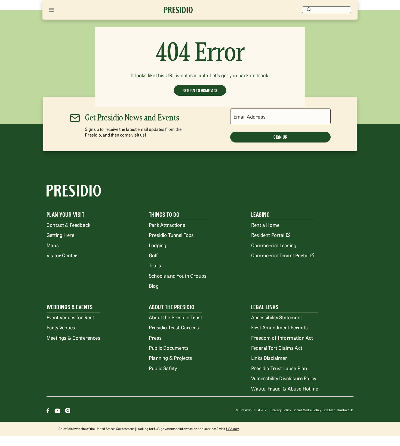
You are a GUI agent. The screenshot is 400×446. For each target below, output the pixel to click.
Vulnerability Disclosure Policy (283, 378)
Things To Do (164, 215)
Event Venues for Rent (70, 317)
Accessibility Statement (276, 317)
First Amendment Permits (279, 327)
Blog (154, 285)
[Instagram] (67, 411)
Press (155, 337)
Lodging (157, 245)
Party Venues (61, 327)
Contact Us (345, 410)
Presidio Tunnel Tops (171, 234)
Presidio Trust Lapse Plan (279, 368)
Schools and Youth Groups (178, 275)
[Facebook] (48, 411)
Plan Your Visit (65, 215)
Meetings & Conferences (73, 337)
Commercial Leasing (273, 245)
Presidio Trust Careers (174, 327)
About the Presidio (172, 307)
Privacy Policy (280, 410)
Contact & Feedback (68, 224)
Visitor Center (62, 255)
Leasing (260, 215)
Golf (153, 255)
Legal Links (264, 307)
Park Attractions (167, 224)
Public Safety (163, 368)
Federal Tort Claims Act (276, 347)
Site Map (329, 410)
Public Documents (169, 347)
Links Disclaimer (269, 357)
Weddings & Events (70, 307)
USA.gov (232, 428)
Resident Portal (268, 234)
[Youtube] (57, 411)
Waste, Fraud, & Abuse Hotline (284, 388)
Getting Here (60, 234)
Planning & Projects (170, 357)
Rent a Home (265, 224)
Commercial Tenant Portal (280, 255)
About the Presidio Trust (175, 317)
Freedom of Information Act (282, 337)
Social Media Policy (307, 410)
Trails (155, 265)
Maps (53, 245)
